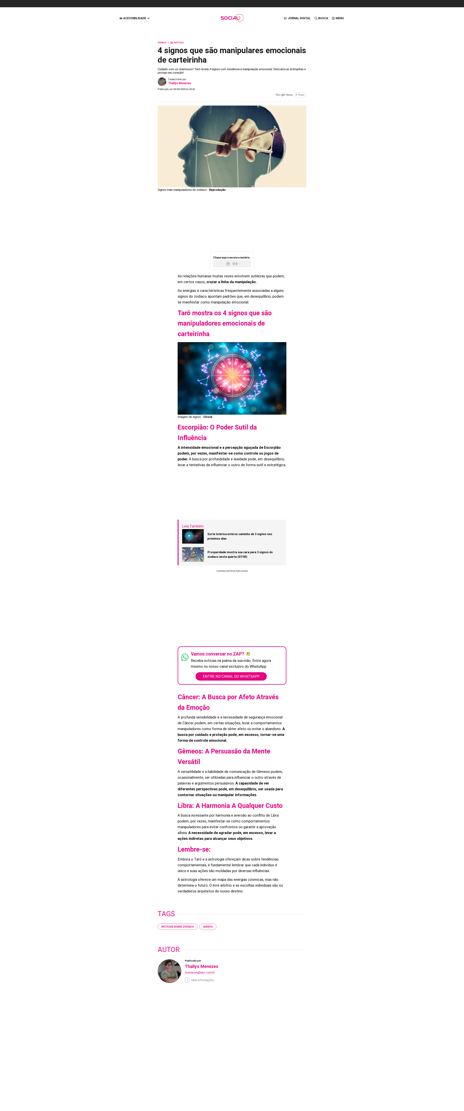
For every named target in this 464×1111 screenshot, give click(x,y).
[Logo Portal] (232, 18)
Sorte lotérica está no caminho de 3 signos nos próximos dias (239, 536)
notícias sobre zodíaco (177, 926)
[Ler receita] (228, 264)
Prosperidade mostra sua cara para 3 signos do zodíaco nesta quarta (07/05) (240, 555)
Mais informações (202, 980)
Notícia (177, 42)
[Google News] (291, 95)
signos (208, 926)
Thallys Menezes (179, 83)
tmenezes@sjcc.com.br (200, 972)
